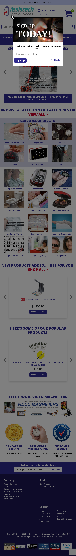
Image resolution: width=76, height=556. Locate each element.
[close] (12, 17)
